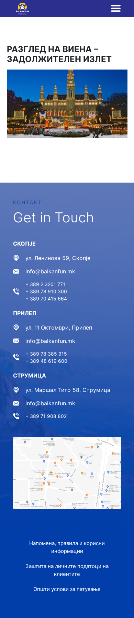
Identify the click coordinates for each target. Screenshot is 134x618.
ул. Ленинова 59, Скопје (57, 258)
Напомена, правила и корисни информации (67, 547)
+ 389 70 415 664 (46, 298)
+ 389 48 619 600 (46, 361)
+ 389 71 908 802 (46, 416)
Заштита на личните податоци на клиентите (67, 570)
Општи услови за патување (67, 589)
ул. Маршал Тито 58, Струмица (67, 389)
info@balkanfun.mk (50, 271)
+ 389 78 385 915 (46, 354)
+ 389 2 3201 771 (45, 284)
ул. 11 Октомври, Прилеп (58, 327)
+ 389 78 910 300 (46, 291)
